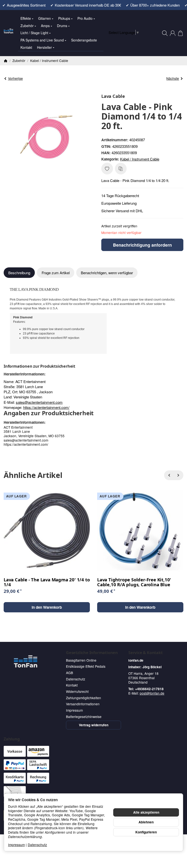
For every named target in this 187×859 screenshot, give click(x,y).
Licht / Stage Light (34, 32)
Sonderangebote (84, 40)
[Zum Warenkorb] (180, 33)
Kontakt (26, 47)
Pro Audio (85, 18)
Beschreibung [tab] (19, 272)
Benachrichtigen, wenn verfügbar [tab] (107, 272)
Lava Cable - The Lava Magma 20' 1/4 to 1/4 (47, 582)
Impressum (16, 844)
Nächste (172, 78)
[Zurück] (169, 475)
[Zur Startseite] (8, 33)
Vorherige (15, 78)
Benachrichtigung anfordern (142, 245)
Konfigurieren (146, 832)
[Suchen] (165, 33)
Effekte (25, 18)
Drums (62, 25)
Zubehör (27, 25)
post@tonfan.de (152, 693)
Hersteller (44, 47)
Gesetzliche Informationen (92, 652)
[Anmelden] (173, 33)
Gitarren (44, 18)
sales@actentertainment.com (39, 402)
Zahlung (12, 739)
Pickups (64, 18)
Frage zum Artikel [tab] (56, 272)
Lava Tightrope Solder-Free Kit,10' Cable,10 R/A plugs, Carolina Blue (134, 582)
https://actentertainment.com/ (46, 407)
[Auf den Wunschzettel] (107, 168)
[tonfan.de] (25, 661)
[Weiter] (178, 475)
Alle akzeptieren (146, 812)
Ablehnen (146, 822)
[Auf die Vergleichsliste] (121, 168)
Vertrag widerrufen (93, 725)
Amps (45, 25)
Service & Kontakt (145, 652)
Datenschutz (37, 844)
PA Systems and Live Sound (42, 40)
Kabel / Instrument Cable (139, 159)
